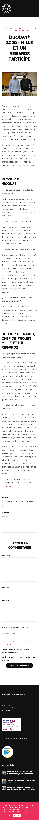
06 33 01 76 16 (6, 710)
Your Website (6, 614)
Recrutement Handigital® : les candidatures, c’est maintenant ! (20, 773)
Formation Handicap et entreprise (21, 780)
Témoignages (23, 30)
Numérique (13, 30)
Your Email (6, 600)
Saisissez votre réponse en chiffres (15, 627)
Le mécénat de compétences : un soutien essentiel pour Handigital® (21, 788)
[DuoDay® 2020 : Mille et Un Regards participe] (19, 84)
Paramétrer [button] (7, 815)
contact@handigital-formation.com (13, 708)
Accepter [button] (17, 815)
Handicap (32, 28)
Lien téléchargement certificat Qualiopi (14, 738)
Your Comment (7, 555)
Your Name (6, 587)
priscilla (23, 28)
